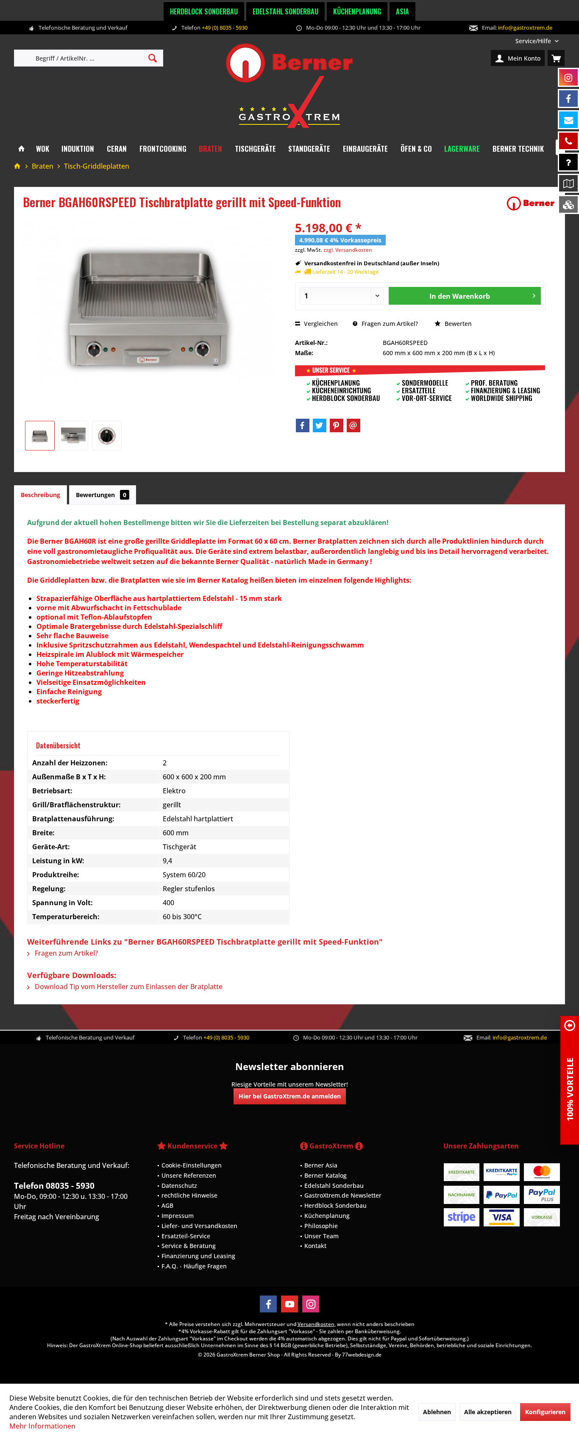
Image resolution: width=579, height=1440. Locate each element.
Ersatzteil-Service (185, 1236)
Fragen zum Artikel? (389, 324)
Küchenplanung (357, 11)
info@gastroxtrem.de (525, 27)
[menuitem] (537, 41)
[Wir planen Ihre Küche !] (568, 183)
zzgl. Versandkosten (347, 249)
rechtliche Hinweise (189, 1195)
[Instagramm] (568, 77)
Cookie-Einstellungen (191, 1165)
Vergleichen (320, 324)
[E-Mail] (353, 425)
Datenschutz (179, 1185)
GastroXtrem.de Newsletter (342, 1195)
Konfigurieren (545, 1412)
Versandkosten (316, 1324)
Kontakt (315, 1246)
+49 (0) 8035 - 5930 (225, 27)
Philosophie (321, 1226)
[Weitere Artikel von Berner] (530, 203)
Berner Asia (320, 1165)
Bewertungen (101, 495)
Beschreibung (40, 495)
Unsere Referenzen (188, 1175)
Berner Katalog (325, 1175)
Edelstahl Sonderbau (285, 11)
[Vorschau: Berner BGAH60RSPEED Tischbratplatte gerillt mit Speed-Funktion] (40, 435)
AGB (167, 1205)
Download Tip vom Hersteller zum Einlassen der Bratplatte (128, 986)
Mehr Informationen (42, 1426)
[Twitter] (319, 425)
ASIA (402, 11)
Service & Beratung (188, 1246)
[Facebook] (302, 425)
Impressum (177, 1216)
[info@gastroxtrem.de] (568, 119)
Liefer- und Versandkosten (199, 1226)
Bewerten (457, 324)
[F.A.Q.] (568, 162)
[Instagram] (310, 1303)
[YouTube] (289, 1303)
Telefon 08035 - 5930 (54, 1185)
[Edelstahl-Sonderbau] (568, 204)
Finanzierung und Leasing (198, 1256)
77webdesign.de (361, 1354)
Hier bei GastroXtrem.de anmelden (290, 1096)
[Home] (21, 149)
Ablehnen (437, 1412)
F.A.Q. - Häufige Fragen (194, 1266)
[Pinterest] (336, 425)
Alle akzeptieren (488, 1412)
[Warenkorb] (556, 58)
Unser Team (321, 1236)
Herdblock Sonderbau (204, 11)
